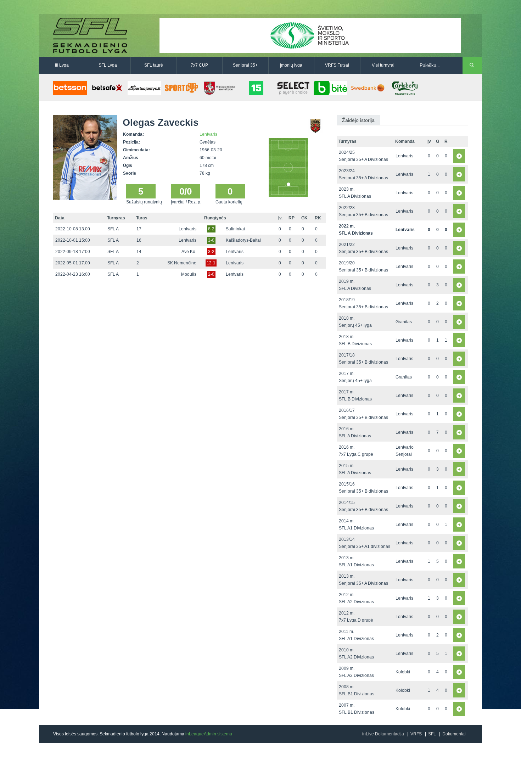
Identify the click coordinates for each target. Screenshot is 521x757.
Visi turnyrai (383, 65)
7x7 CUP (199, 65)
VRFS (416, 733)
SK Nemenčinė (181, 262)
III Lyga (62, 65)
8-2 (211, 228)
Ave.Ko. (188, 251)
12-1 (211, 262)
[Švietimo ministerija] (310, 35)
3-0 (211, 240)
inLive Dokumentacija (383, 733)
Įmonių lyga (291, 65)
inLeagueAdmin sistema (208, 733)
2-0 (211, 274)
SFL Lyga (108, 65)
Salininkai (235, 228)
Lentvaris (208, 134)
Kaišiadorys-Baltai (243, 240)
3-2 (211, 251)
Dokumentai (454, 733)
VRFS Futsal (337, 65)
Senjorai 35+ (245, 65)
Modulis (188, 274)
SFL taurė (153, 65)
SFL (432, 733)
